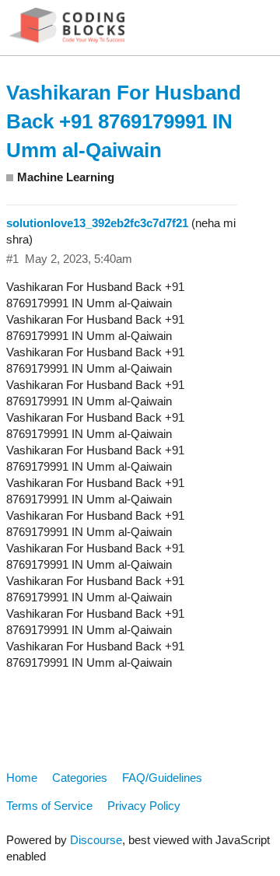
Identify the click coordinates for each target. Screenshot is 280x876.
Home (21, 777)
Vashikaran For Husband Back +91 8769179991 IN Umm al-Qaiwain (123, 121)
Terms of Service (49, 805)
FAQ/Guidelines (162, 777)
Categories (79, 777)
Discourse (96, 839)
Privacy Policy (143, 805)
